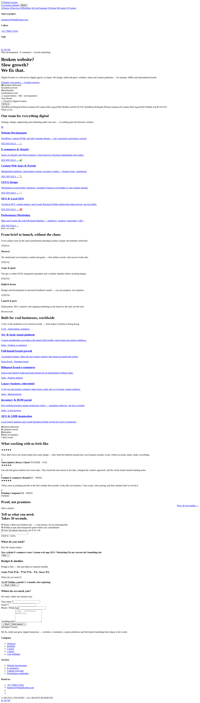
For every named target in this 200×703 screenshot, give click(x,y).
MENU (24, 5)
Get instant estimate (10, 5)
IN (5, 49)
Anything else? (8, 621)
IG (2, 49)
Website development (17, 665)
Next (5, 555)
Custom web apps (15, 670)
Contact (10, 651)
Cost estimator (13, 654)
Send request (18, 624)
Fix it (5, 104)
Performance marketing (18, 673)
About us (11, 643)
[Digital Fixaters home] (9, 2)
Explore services (32, 82)
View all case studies (188, 505)
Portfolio (11, 646)
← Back (5, 585)
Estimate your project (12, 82)
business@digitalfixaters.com (14, 19)
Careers (10, 649)
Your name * (7, 601)
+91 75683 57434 (9, 31)
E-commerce (13, 668)
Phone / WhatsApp (10, 608)
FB (8, 49)
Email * (4, 605)
